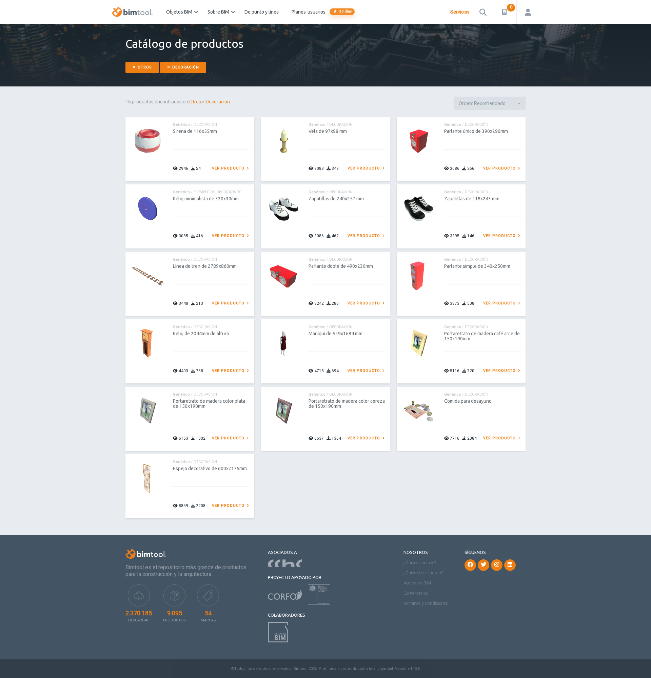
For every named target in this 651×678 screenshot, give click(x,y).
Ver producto (229, 168)
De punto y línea (261, 12)
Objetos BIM (179, 12)
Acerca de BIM (417, 582)
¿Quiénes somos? (419, 562)
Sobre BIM (218, 12)
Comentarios (415, 593)
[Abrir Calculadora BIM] (505, 12)
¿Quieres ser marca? (423, 572)
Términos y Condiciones (425, 603)
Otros (144, 67)
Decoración (185, 67)
